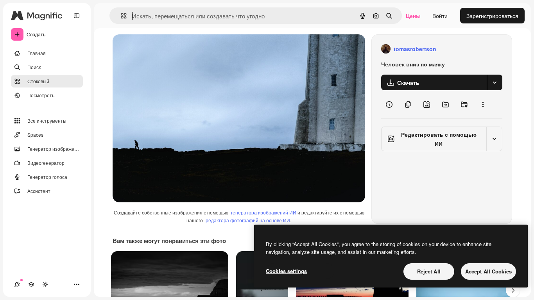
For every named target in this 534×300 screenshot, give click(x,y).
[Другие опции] (483, 104)
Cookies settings (286, 271)
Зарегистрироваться (492, 16)
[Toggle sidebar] (76, 15)
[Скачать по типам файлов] (494, 82)
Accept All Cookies (488, 271)
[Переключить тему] (45, 284)
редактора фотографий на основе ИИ (248, 220)
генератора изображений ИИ (263, 212)
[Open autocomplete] (120, 16)
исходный (165, 49)
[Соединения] (17, 284)
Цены (413, 16)
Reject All (429, 271)
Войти (440, 16)
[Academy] (31, 284)
